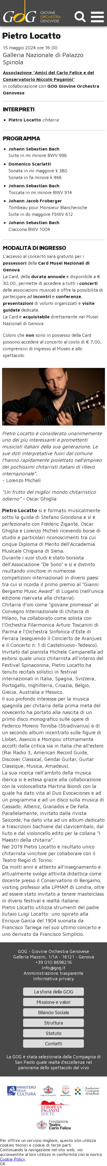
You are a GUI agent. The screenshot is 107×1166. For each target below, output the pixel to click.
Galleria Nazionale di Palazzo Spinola (43, 58)
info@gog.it (53, 967)
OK (2, 1163)
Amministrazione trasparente (53, 973)
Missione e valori (53, 1002)
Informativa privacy (53, 978)
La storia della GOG (53, 991)
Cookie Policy (12, 1159)
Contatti (53, 1043)
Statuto (53, 1033)
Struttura (53, 1023)
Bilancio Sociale (53, 1012)
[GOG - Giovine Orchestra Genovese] (32, 11)
